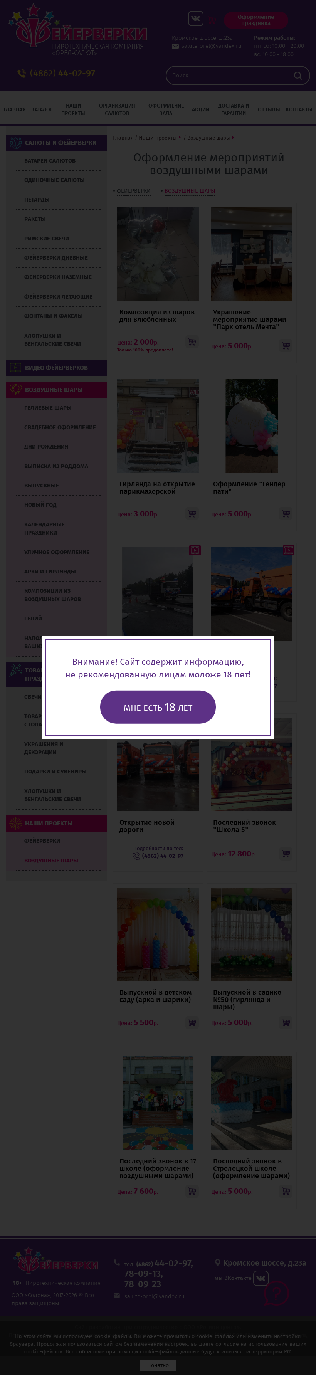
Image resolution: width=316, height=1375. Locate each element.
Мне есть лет (158, 707)
